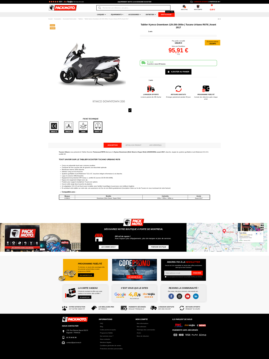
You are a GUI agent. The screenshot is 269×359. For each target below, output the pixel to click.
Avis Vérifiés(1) (155, 145)
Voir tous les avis (78, 2)
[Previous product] (219, 19)
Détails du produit (133, 145)
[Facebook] (171, 296)
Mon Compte (198, 9)
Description (113, 145)
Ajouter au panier (180, 72)
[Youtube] (187, 296)
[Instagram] (179, 296)
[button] (109, 247)
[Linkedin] (196, 296)
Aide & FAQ (184, 9)
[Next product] (220, 19)
